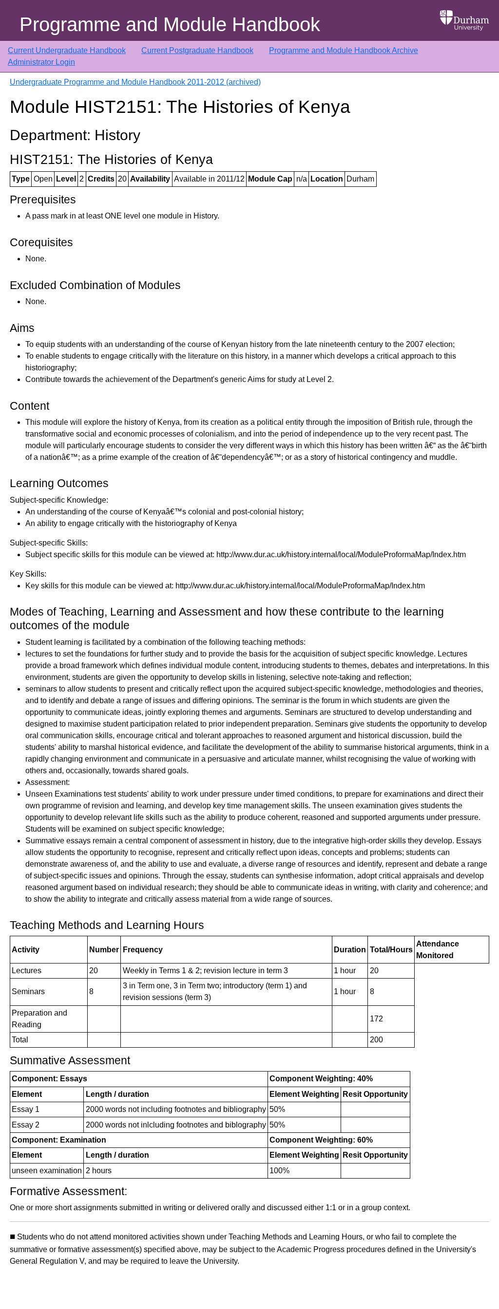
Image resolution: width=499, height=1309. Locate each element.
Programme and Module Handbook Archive (343, 50)
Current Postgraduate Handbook (197, 50)
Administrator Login (41, 62)
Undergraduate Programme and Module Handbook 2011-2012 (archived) (135, 82)
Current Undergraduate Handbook (67, 50)
